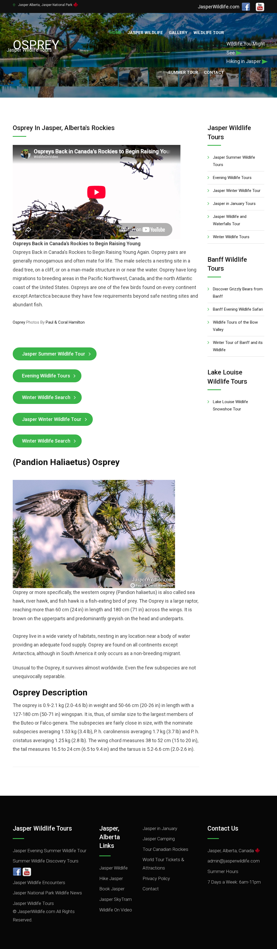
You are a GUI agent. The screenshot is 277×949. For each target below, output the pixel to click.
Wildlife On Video (115, 909)
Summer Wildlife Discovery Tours (45, 861)
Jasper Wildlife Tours (33, 903)
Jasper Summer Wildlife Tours (234, 161)
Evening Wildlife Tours (46, 376)
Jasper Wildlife (145, 32)
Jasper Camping (159, 838)
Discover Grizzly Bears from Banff (238, 293)
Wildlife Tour (208, 32)
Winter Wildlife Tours (231, 236)
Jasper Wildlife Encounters (39, 882)
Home (115, 32)
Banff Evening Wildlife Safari (238, 309)
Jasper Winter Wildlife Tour (51, 419)
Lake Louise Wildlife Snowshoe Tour (230, 405)
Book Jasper (111, 888)
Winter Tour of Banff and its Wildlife (238, 346)
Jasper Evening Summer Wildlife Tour (49, 850)
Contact (214, 72)
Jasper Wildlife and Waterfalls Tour (229, 220)
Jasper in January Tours (234, 203)
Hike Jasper (111, 878)
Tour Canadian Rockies (165, 849)
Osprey (19, 322)
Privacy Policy (156, 878)
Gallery (178, 32)
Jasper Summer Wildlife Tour (53, 354)
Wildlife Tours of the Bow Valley (235, 326)
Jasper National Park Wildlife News (47, 892)
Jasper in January (160, 828)
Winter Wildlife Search (46, 397)
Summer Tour (183, 72)
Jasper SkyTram (115, 899)
